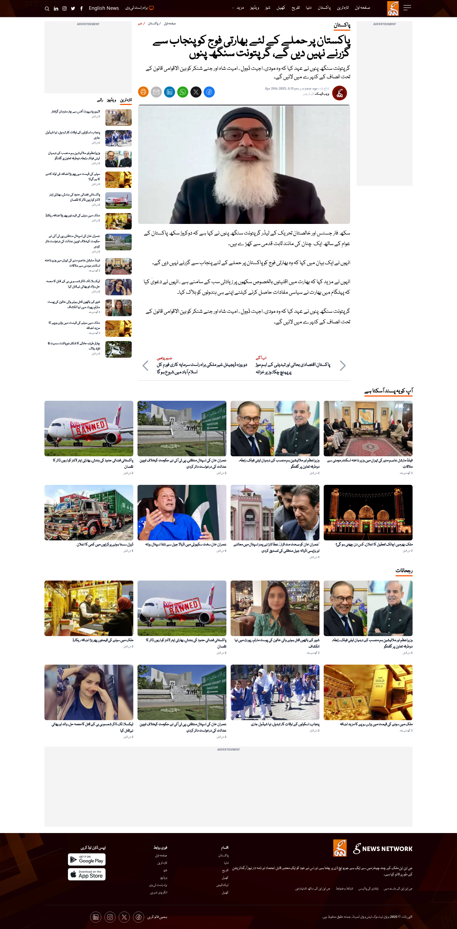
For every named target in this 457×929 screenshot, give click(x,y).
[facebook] (209, 93)
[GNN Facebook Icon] (81, 8)
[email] (156, 93)
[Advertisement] (385, 106)
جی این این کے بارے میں (398, 888)
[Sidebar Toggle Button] (408, 7)
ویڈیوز (163, 877)
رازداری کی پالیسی (368, 888)
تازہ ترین (162, 863)
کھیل (225, 877)
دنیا (226, 863)
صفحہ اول (170, 23)
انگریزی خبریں (158, 892)
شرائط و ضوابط (344, 888)
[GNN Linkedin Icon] (56, 8)
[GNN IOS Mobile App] (87, 874)
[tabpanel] (88, 233)
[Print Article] (143, 91)
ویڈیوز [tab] (111, 100)
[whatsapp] (182, 93)
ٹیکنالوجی (222, 885)
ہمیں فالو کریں (157, 917)
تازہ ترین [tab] (126, 100)
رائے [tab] (100, 100)
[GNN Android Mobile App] (87, 859)
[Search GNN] (47, 8)
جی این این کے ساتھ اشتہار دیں (312, 888)
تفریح (225, 870)
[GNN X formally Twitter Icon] (73, 8)
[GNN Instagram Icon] (64, 8)
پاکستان (153, 23)
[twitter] (196, 93)
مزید (240, 8)
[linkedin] (169, 93)
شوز (165, 870)
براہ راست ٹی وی (158, 885)
